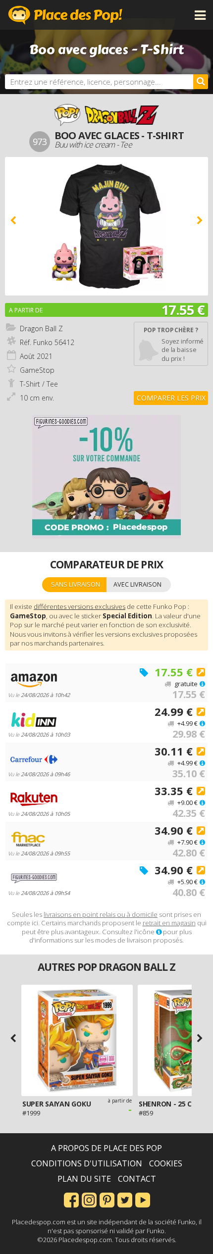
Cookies (165, 1163)
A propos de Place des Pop (106, 1148)
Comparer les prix (171, 397)
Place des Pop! (65, 15)
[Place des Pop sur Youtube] (142, 1199)
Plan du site (84, 1178)
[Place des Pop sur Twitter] (124, 1199)
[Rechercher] (200, 81)
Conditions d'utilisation (86, 1163)
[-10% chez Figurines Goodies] (106, 477)
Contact (137, 1178)
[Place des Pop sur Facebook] (71, 1199)
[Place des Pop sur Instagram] (89, 1199)
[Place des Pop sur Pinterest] (107, 1199)
